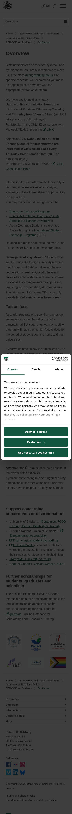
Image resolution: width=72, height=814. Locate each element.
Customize (34, 442)
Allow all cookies (36, 431)
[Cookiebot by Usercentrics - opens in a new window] (52, 359)
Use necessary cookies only (36, 452)
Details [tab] (36, 369)
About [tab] (59, 369)
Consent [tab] (12, 369)
